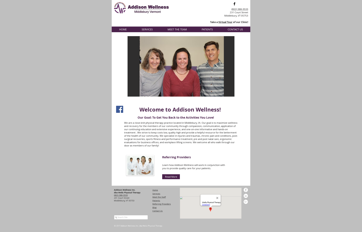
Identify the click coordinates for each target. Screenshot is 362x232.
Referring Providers (176, 157)
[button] (181, 66)
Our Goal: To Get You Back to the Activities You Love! (176, 118)
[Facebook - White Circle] (246, 190)
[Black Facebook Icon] (234, 4)
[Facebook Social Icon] (119, 109)
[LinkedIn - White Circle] (246, 196)
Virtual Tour (225, 22)
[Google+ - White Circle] (246, 202)
